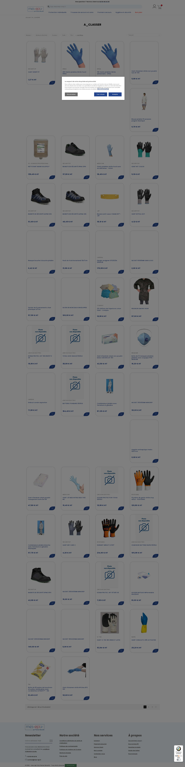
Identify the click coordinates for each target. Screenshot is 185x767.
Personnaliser (71, 94)
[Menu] (182, 746)
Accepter (115, 94)
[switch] (179, 760)
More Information (103, 89)
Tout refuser (101, 94)
